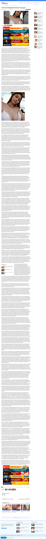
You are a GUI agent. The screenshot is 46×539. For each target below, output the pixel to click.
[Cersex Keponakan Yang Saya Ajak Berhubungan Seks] (18, 528)
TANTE (11, 0)
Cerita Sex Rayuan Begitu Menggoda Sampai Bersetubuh (40, 44)
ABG (1, 0)
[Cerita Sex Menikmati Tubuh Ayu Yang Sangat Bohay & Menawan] (35, 40)
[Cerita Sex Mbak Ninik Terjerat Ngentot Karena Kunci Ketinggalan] (3, 267)
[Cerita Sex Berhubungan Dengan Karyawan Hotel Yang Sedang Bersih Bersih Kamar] (35, 32)
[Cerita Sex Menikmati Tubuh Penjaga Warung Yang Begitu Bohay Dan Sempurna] (35, 36)
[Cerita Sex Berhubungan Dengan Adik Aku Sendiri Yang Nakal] (35, 28)
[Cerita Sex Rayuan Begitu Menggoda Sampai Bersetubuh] (35, 44)
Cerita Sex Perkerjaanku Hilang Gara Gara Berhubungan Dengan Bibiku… (38, 21)
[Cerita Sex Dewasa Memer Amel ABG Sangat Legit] (3, 270)
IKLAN (15, 0)
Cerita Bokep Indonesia (4, 47)
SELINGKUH (8, 0)
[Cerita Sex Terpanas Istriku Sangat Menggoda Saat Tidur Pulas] (35, 13)
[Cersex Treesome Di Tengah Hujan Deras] (3, 273)
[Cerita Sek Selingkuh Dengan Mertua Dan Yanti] (18, 525)
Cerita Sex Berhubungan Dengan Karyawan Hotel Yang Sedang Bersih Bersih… (38, 33)
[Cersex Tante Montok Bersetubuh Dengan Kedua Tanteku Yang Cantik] (32, 525)
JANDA (6, 0)
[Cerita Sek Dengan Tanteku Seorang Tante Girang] (32, 531)
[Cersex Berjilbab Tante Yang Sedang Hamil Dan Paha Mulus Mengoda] (32, 528)
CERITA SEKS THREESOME (28, 9)
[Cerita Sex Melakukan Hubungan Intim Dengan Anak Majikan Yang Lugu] (35, 47)
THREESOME (13, 0)
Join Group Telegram (3, 537)
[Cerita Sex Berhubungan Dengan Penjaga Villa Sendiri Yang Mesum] (35, 25)
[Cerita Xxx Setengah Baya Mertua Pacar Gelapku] (18, 531)
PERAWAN (4, 0)
